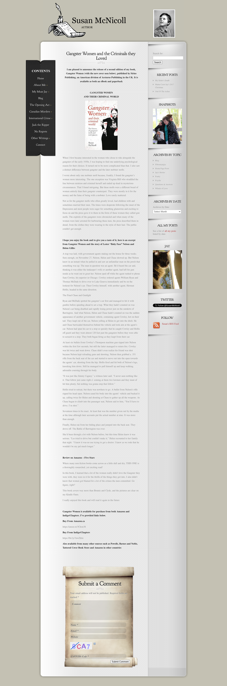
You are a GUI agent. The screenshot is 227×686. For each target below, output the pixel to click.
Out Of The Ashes (162, 91)
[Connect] (40, 145)
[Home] (40, 78)
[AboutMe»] (40, 85)
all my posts (170, 230)
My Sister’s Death (162, 80)
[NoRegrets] (40, 131)
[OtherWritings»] (40, 138)
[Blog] (40, 98)
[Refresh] (95, 643)
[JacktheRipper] (40, 125)
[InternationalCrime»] (40, 118)
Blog (157, 160)
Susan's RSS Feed (169, 323)
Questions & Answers (164, 184)
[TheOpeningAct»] (40, 105)
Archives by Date (161, 207)
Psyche (158, 180)
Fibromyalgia (160, 164)
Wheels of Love (161, 188)
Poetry (157, 176)
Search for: (158, 53)
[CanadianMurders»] (40, 111)
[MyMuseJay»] (40, 92)
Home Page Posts (162, 168)
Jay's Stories (160, 172)
